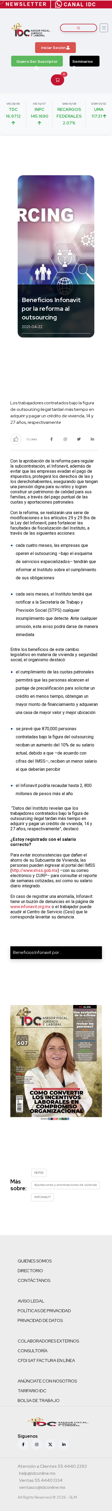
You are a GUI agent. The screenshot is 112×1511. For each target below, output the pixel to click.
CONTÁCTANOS (34, 1280)
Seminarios (82, 61)
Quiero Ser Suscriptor (37, 61)
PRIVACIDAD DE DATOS (40, 1320)
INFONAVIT (42, 1197)
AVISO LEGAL (31, 1301)
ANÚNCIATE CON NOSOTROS (47, 1381)
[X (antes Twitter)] (50, 1444)
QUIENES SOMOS (35, 1261)
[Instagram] (36, 1444)
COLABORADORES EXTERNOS (48, 1341)
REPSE (39, 1173)
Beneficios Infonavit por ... (37, 952)
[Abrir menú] (104, 28)
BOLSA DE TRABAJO (39, 1400)
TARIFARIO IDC (32, 1391)
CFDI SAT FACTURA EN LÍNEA (46, 1360)
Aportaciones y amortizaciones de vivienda (65, 1185)
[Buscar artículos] (78, 28)
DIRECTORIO (30, 1271)
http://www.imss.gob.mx (35, 870)
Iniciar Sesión (53, 47)
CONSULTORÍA (33, 1351)
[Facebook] (23, 1444)
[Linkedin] (63, 1444)
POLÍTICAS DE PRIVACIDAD (44, 1311)
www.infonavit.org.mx (30, 906)
